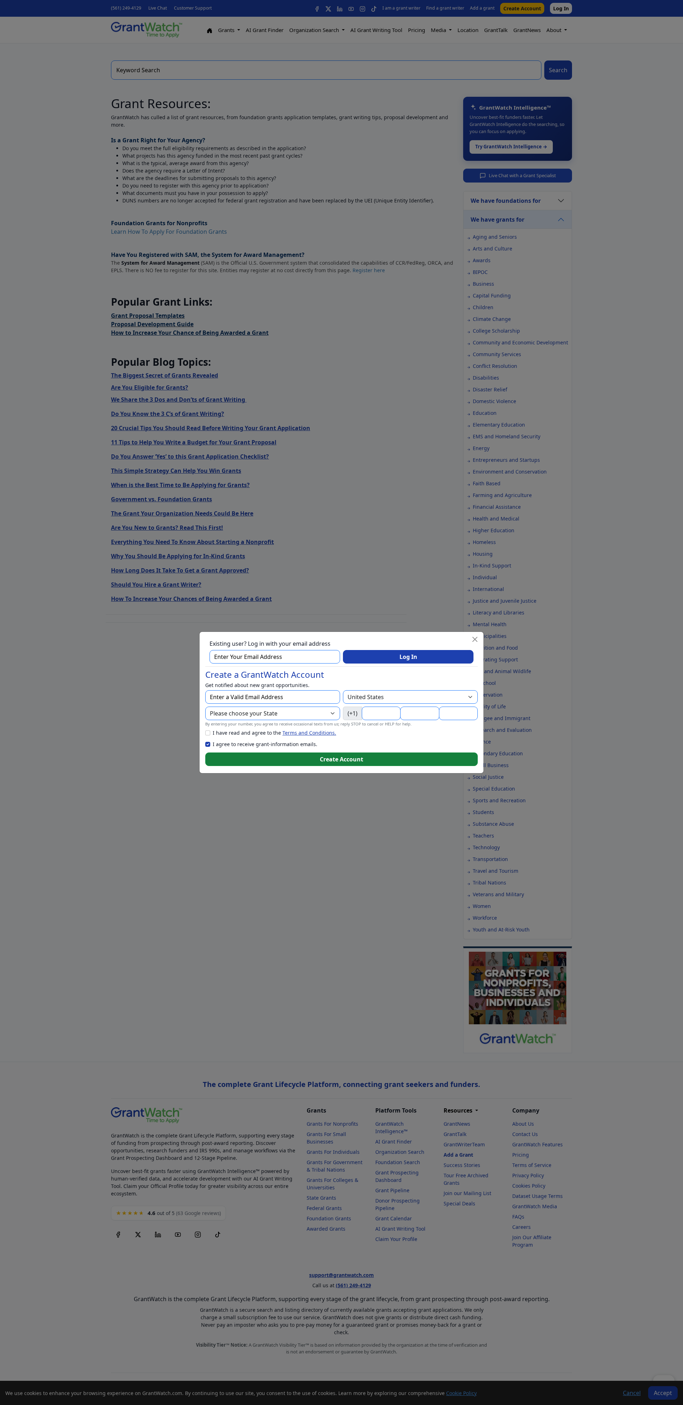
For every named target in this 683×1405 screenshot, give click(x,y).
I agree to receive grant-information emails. (265, 744)
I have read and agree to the (274, 732)
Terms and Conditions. (309, 732)
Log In (408, 657)
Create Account (341, 759)
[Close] (475, 639)
